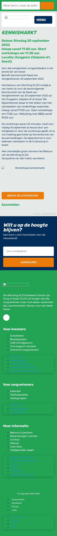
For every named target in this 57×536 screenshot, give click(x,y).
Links (14, 510)
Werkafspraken (19, 394)
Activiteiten (17, 335)
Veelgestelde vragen (22, 450)
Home (37, 214)
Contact (15, 439)
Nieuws (14, 443)
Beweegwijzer (18, 339)
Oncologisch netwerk (23, 346)
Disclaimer (17, 503)
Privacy (15, 506)
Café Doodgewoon (21, 342)
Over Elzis (16, 446)
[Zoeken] (47, 5)
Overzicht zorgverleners (24, 349)
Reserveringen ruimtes (23, 436)
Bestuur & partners (21, 432)
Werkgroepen (18, 398)
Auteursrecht (18, 499)
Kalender (15, 391)
